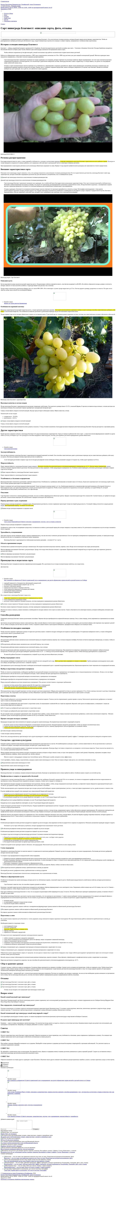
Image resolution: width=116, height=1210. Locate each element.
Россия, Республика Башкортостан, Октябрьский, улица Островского (21, 4)
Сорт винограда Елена (10, 448)
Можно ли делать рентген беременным (15, 303)
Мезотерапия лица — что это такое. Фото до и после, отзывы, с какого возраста (27, 1167)
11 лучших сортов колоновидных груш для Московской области (19, 1143)
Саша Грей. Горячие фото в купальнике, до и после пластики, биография (25, 1170)
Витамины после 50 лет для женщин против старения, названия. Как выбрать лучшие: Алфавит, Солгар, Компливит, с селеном (38, 1152)
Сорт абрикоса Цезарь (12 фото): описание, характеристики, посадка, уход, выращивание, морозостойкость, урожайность (42, 1116)
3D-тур (6, 19)
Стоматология (5, 1)
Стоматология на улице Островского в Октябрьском (17, 1173)
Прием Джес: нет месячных (9, 1134)
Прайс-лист (7, 18)
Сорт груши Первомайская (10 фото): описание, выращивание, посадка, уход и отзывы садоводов (32, 521)
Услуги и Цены (8, 13)
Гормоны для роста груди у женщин (11, 1146)
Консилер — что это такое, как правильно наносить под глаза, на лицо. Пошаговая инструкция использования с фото (38, 1158)
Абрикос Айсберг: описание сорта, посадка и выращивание (24, 1105)
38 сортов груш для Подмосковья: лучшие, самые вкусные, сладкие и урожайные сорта (26, 1137)
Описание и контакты (10, 21)
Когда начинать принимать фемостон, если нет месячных (17, 1149)
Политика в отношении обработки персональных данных (17, 1179)
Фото (5, 15)
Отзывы (6, 16)
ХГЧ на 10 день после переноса (10, 1140)
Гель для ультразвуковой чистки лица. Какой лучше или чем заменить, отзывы (27, 1161)
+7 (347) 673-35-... (10, 6)
